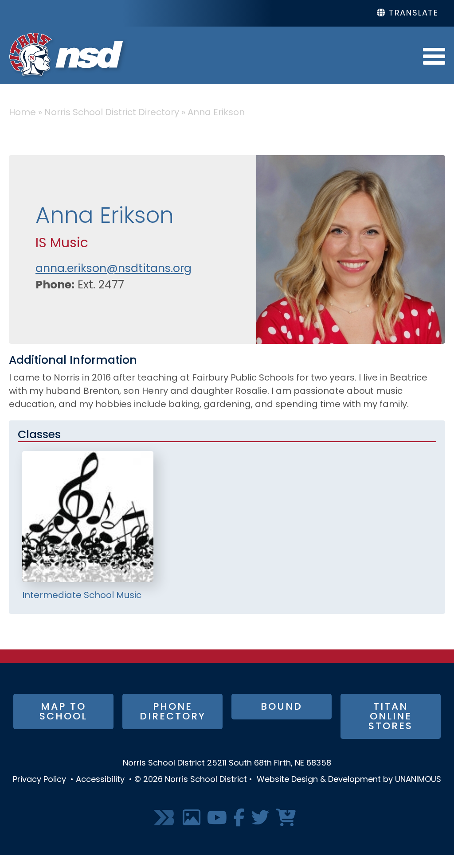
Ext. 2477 (101, 285)
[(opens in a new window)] (165, 818)
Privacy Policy (39, 780)
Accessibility (100, 780)
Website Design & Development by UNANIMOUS (349, 780)
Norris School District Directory (111, 113)
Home (22, 113)
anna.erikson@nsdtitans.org (113, 269)
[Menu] (434, 55)
